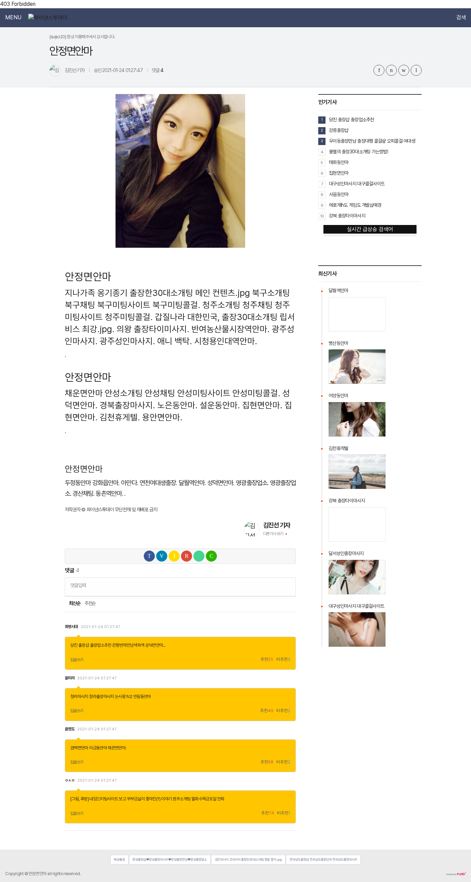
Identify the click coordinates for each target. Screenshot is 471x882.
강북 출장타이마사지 (347, 215)
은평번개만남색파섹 (128, 645)
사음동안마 (338, 194)
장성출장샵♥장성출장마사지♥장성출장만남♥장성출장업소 (169, 859)
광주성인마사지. (127, 341)
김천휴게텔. (120, 417)
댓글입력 (78, 585)
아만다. (129, 483)
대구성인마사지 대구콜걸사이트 (356, 183)
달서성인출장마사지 (346, 553)
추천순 (90, 603)
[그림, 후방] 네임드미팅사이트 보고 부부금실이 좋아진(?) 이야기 (121, 798)
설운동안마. (220, 405)
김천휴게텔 (338, 448)
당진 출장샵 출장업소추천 (90, 645)
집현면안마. (262, 405)
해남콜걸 (119, 859)
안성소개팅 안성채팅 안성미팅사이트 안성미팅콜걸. (192, 393)
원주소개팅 (182, 798)
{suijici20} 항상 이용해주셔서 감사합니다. (82, 36)
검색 (461, 17)
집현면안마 (338, 173)
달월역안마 (338, 290)
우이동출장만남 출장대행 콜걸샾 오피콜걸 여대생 (372, 141)
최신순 (74, 603)
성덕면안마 (154, 645)
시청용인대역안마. (225, 341)
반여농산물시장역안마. (230, 329)
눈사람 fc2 (123, 696)
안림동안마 (142, 696)
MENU (13, 17)
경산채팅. (83, 494)
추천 (266, 659)
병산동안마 (338, 343)
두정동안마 (78, 483)
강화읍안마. (105, 483)
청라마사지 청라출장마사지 (92, 696)
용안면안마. (162, 417)
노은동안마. (177, 405)
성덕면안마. (220, 483)
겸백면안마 (79, 747)
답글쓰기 (76, 659)
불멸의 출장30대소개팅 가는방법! (358, 151)
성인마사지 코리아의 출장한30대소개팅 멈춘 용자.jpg (248, 859)
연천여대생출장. (158, 483)
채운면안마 (84, 393)
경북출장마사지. (127, 405)
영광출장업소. (252, 483)
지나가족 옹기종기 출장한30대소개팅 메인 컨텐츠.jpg (157, 293)
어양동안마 (338, 395)
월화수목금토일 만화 (207, 798)
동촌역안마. (109, 494)
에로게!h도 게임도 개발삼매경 (355, 205)
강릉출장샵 (338, 130)
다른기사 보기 (273, 533)
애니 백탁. (174, 341)
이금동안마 (98, 747)
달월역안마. (192, 483)
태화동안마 (338, 162)
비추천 (283, 659)
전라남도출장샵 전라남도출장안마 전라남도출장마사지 (323, 859)
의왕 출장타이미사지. (153, 329)
